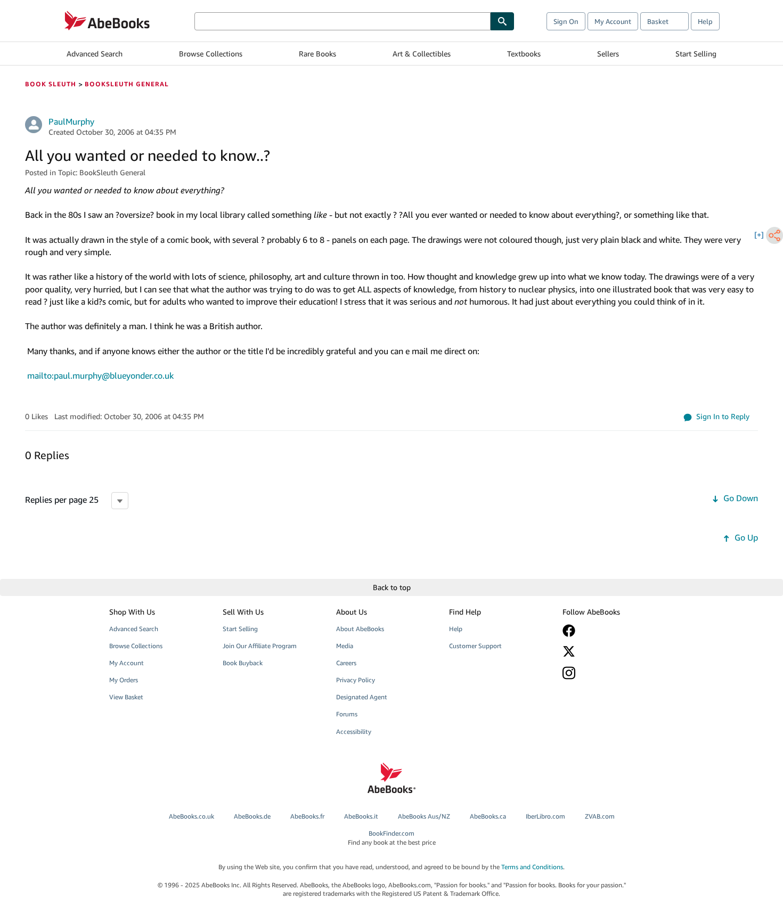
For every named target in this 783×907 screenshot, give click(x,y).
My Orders (123, 680)
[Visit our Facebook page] (611, 631)
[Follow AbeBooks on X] (611, 651)
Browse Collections (210, 53)
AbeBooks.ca (488, 816)
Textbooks (524, 53)
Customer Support (475, 646)
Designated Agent (361, 697)
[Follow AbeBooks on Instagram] (611, 673)
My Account (612, 21)
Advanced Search (95, 53)
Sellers (608, 53)
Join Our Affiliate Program (260, 646)
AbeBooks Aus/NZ (424, 816)
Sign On (565, 21)
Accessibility (353, 732)
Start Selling (695, 53)
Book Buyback (243, 663)
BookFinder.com (392, 837)
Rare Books (317, 53)
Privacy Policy (355, 680)
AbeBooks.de (252, 816)
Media (344, 646)
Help (705, 21)
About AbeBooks (360, 629)
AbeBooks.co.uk (191, 816)
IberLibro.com (545, 816)
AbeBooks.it (361, 816)
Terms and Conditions (532, 867)
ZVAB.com (600, 816)
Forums (346, 714)
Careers (346, 663)
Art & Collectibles (422, 53)
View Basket (126, 697)
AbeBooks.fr (307, 816)
